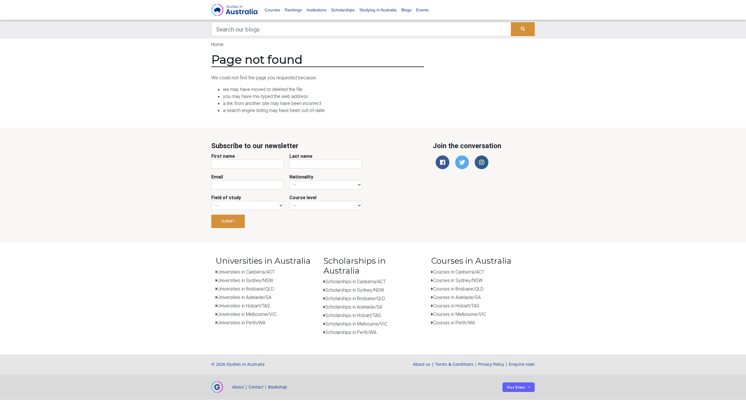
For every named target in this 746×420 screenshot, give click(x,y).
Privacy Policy (491, 364)
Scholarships (343, 10)
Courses (272, 10)
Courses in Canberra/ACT (458, 272)
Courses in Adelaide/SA (457, 297)
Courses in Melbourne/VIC (459, 314)
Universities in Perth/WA (241, 323)
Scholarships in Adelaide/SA (353, 307)
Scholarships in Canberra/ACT (355, 281)
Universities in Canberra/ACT (246, 272)
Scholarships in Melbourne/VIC (356, 324)
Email (217, 177)
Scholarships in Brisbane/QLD (355, 298)
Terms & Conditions (454, 364)
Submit (228, 221)
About (238, 387)
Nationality (301, 177)
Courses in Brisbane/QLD (458, 289)
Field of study (226, 197)
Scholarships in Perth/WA (350, 332)
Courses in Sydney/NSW (458, 280)
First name (223, 156)
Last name (300, 156)
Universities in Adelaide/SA (244, 297)
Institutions (316, 10)
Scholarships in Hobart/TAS (353, 315)
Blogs (406, 10)
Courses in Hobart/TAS (456, 306)
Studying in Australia (378, 10)
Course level (302, 197)
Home (217, 44)
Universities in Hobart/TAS (243, 306)
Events (422, 10)
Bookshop (277, 387)
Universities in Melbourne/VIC (247, 314)
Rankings (293, 10)
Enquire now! (522, 364)
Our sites (516, 387)
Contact (256, 387)
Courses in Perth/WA (454, 323)
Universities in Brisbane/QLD (245, 289)
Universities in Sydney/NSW (245, 280)
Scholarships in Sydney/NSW (354, 290)
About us (421, 364)
